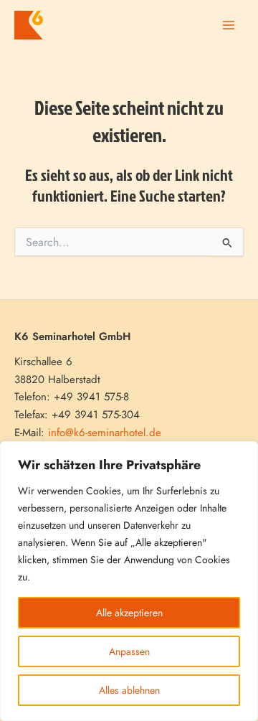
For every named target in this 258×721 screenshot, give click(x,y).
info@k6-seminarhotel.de (104, 432)
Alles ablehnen (129, 690)
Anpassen (129, 651)
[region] (129, 581)
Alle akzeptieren (129, 612)
